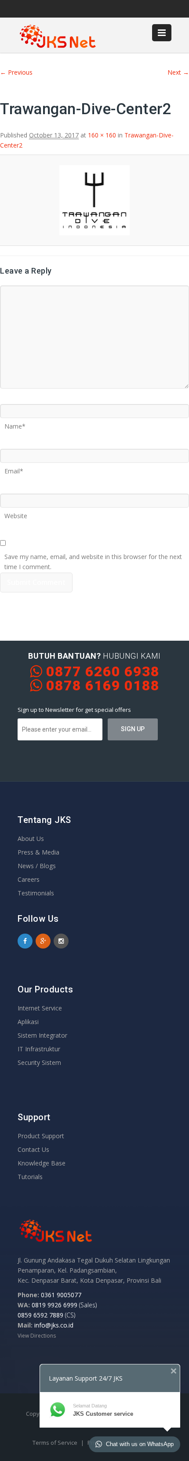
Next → (178, 72)
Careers (29, 879)
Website (15, 513)
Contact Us (33, 1149)
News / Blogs (37, 866)
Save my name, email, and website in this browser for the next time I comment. (93, 553)
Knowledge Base (41, 1163)
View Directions (37, 1335)
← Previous (16, 72)
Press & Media (38, 852)
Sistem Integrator (42, 1035)
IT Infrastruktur (39, 1049)
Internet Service (40, 1008)
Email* (13, 468)
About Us (31, 838)
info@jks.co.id (53, 1325)
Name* (14, 423)
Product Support (41, 1136)
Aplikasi (28, 1021)
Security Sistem (39, 1062)
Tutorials (30, 1176)
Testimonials (36, 893)
